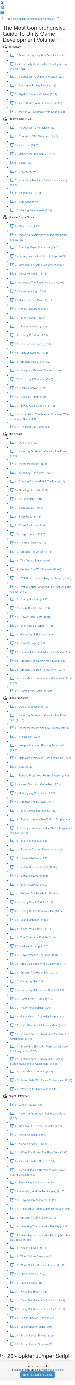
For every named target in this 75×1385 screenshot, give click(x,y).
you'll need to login (52, 1369)
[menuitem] (2, 8)
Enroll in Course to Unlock (37, 1374)
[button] (2, 3)
